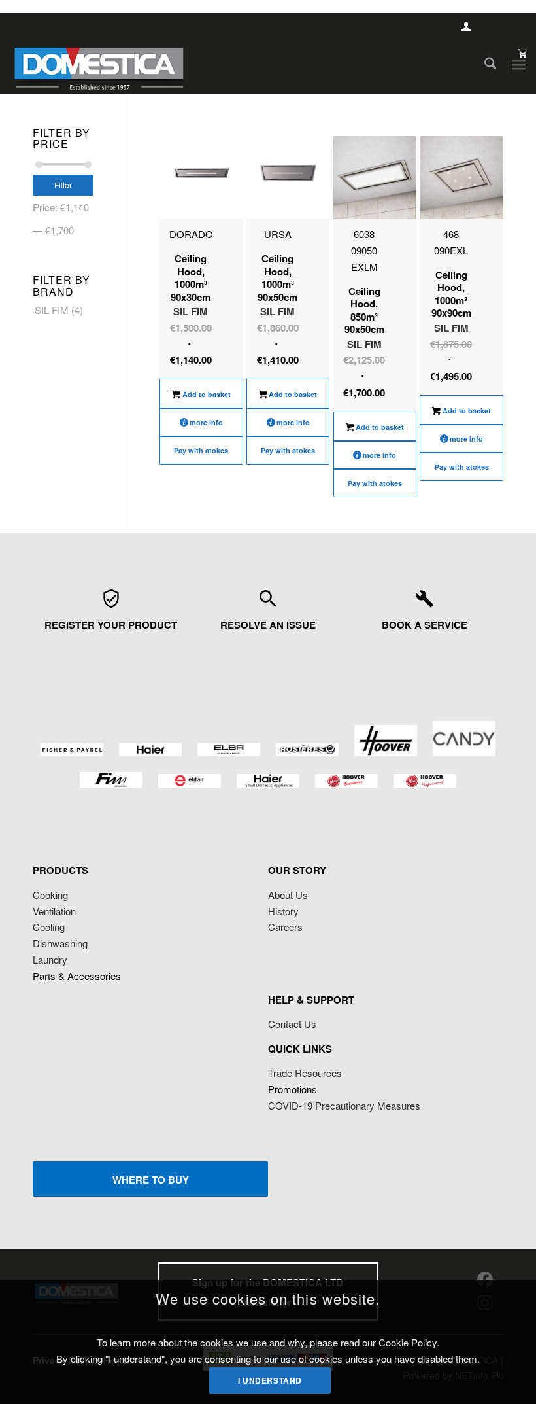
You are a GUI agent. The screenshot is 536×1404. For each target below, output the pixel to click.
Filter (63, 184)
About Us (288, 895)
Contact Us (292, 1023)
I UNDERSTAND (270, 1380)
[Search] (484, 64)
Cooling (49, 927)
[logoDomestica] (98, 64)
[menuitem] (484, 64)
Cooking (50, 895)
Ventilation (54, 911)
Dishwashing (60, 943)
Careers (285, 927)
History (283, 911)
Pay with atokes (201, 450)
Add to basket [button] (205, 394)
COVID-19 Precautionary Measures (344, 1105)
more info (206, 422)
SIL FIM (52, 310)
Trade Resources (305, 1072)
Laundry (50, 959)
